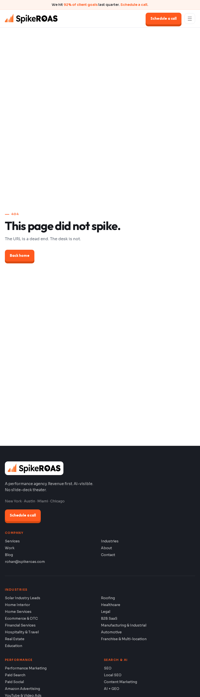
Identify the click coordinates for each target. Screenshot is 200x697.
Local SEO (112, 675)
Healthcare (110, 605)
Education (13, 646)
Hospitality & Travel (22, 632)
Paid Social (14, 682)
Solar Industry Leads (22, 598)
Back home (20, 255)
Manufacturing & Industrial (123, 625)
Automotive (111, 632)
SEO (107, 668)
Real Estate (14, 639)
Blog (9, 555)
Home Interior (17, 605)
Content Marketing (120, 682)
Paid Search (15, 675)
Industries (110, 541)
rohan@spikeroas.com (25, 561)
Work (9, 548)
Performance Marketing (26, 668)
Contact (108, 555)
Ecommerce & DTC (21, 618)
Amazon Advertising (22, 689)
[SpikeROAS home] (31, 18)
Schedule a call (133, 4)
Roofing (108, 598)
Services (12, 541)
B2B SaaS (109, 618)
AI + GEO (111, 689)
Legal (105, 611)
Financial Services (20, 625)
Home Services (18, 611)
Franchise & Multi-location (124, 639)
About (106, 548)
